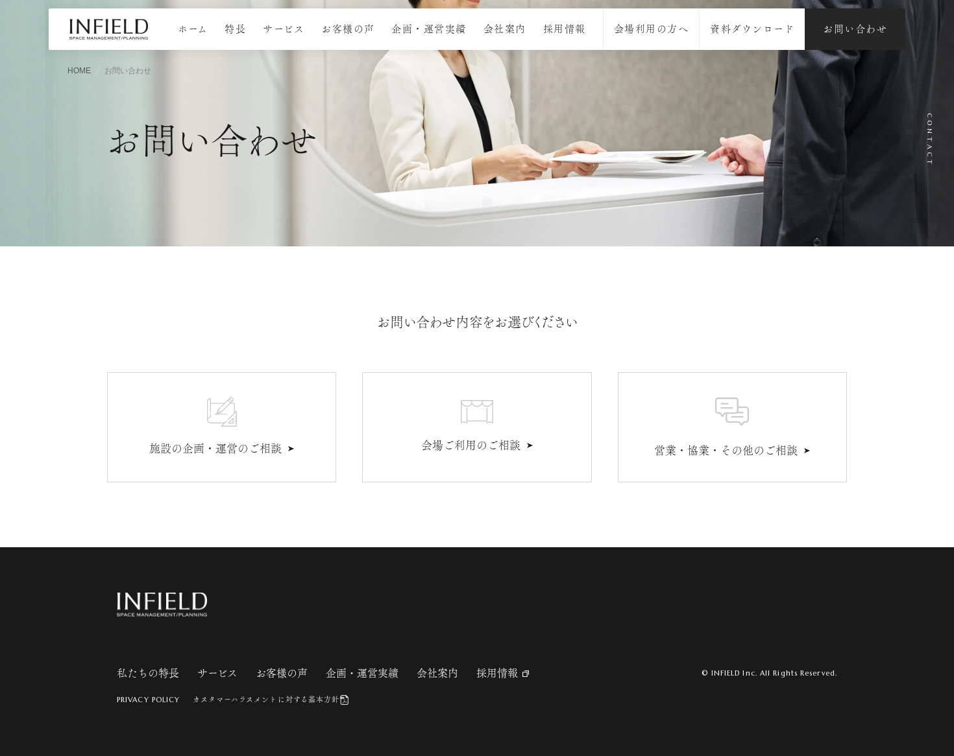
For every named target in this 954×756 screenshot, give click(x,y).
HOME (79, 70)
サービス (283, 29)
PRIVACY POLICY (148, 699)
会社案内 (504, 29)
